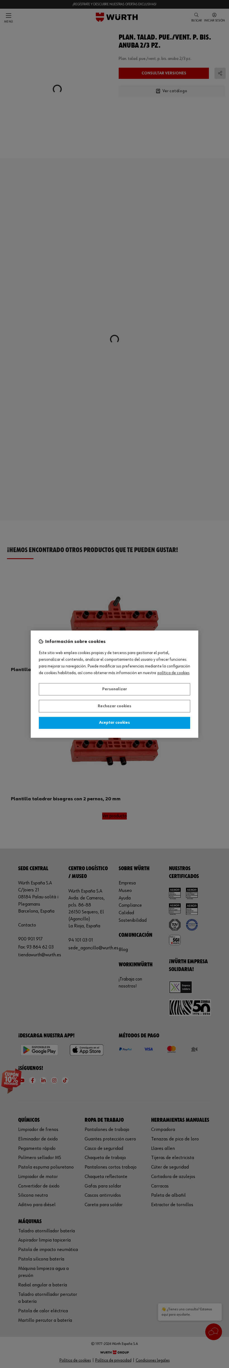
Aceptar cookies (114, 723)
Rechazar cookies (114, 706)
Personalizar (114, 689)
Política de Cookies (174, 673)
